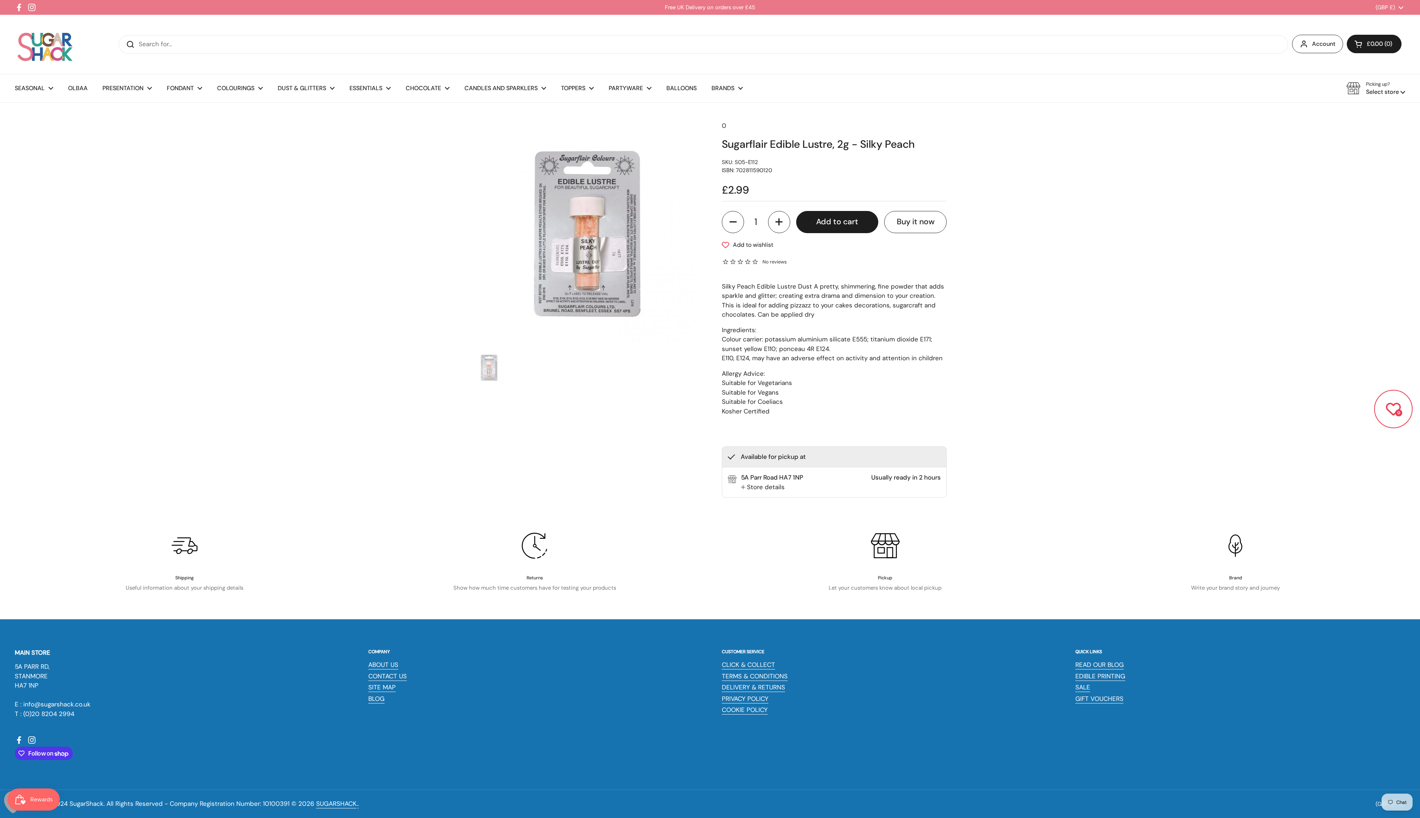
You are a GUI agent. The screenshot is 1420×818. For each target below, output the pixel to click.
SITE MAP (382, 687)
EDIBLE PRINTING (1100, 676)
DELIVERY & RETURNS (753, 687)
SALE (1082, 687)
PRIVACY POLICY (745, 699)
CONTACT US (387, 676)
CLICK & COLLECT (748, 665)
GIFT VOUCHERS (1099, 699)
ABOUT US (383, 665)
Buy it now (915, 222)
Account (1323, 44)
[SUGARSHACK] (44, 44)
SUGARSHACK (336, 804)
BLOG (376, 699)
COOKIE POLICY (745, 710)
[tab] (763, 487)
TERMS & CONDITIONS (755, 676)
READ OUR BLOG (1099, 665)
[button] (1374, 44)
